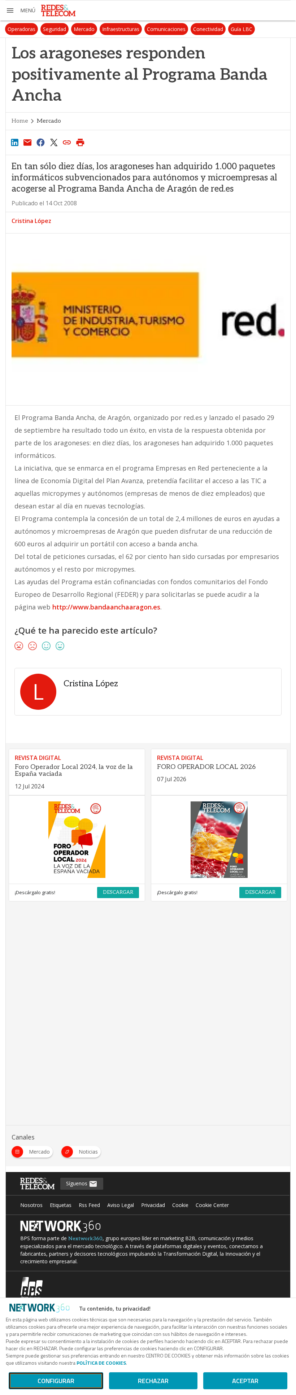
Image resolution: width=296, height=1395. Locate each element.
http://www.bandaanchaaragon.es (106, 607)
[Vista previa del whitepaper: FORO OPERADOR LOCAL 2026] (219, 839)
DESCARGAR (118, 892)
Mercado (84, 29)
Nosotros (31, 1205)
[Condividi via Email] (27, 142)
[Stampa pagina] (80, 142)
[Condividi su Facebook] (41, 142)
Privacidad (153, 1205)
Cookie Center (212, 1205)
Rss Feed (89, 1205)
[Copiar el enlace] (67, 142)
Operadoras (21, 29)
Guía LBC (241, 29)
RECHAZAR (153, 1381)
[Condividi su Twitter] (54, 142)
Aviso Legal (120, 1205)
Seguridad (54, 29)
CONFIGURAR (56, 1381)
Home (20, 121)
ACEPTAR (245, 1381)
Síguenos (77, 1183)
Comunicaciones (166, 29)
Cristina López (31, 221)
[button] (20, 10)
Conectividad (208, 29)
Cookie (180, 1205)
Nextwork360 (85, 1239)
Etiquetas (60, 1205)
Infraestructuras (120, 29)
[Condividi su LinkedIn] (14, 142)
